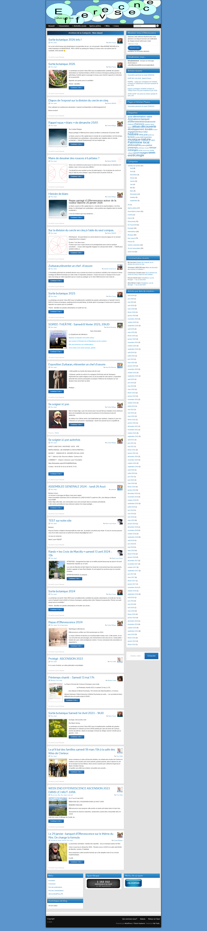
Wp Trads (156, 923)
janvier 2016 (132, 618)
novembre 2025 (133, 319)
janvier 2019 (132, 524)
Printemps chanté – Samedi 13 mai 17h (71, 677)
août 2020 (131, 470)
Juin (131, 184)
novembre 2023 (133, 369)
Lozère (137, 137)
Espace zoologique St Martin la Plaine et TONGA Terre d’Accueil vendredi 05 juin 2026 (142, 89)
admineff (113, 489)
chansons (139, 124)
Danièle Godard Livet (110, 268)
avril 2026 (131, 305)
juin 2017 (131, 574)
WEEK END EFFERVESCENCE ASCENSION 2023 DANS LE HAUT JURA (79, 790)
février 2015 (131, 638)
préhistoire (141, 148)
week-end (70, 795)
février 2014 (131, 644)
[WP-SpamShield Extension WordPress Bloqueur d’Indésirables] (133, 883)
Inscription (51, 880)
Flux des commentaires (55, 890)
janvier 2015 (132, 641)
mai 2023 (131, 386)
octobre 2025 (132, 322)
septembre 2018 (133, 537)
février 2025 (131, 336)
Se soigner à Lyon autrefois (64, 440)
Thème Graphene (139, 923)
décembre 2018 (133, 527)
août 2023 (131, 379)
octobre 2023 (132, 373)
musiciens (148, 137)
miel (141, 137)
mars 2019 (131, 520)
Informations (132, 231)
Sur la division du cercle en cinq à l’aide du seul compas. (81, 230)
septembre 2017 (133, 571)
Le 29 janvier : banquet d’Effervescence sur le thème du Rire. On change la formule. (80, 835)
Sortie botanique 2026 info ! (65, 39)
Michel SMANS (111, 103)
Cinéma (130, 215)
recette (147, 148)
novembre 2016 (133, 587)
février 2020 (131, 487)
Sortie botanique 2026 (61, 64)
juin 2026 (131, 299)
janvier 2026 (132, 315)
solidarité (130, 153)
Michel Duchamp (111, 327)
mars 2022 (131, 416)
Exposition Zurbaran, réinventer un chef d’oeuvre (76, 364)
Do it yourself (132, 225)
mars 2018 (131, 550)
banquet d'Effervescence (139, 120)
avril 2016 (131, 607)
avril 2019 (131, 517)
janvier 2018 (132, 557)
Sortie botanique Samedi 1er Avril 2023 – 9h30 (76, 713)
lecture (131, 137)
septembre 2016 (133, 594)
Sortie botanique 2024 (61, 591)
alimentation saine (142, 116)
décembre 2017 (133, 560)
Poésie (130, 241)
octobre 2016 (132, 591)
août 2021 (131, 440)
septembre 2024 (133, 349)
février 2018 (131, 554)
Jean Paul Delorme (111, 367)
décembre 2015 (133, 621)
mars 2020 (131, 483)
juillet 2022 (131, 406)
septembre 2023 (133, 376)
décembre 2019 (133, 493)
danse (152, 124)
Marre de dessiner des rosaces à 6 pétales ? (73, 158)
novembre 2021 (133, 430)
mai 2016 (131, 604)
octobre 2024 (132, 346)
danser (130, 127)
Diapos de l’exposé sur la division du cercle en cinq (78, 100)
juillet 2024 (131, 356)
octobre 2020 (132, 463)
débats (136, 126)
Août (131, 168)
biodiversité (150, 121)
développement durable (140, 129)
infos (141, 134)
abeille (130, 117)
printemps (133, 147)
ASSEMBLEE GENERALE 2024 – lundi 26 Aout (77, 486)
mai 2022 (131, 409)
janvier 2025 (132, 339)
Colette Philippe (111, 125)
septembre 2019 (133, 503)
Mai (59, 795)
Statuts (142, 919)
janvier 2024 (132, 366)
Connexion (52, 884)
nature (146, 139)
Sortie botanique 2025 (61, 293)
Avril (131, 171)
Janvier (64, 840)
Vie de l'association (62, 625)
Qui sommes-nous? (129, 919)
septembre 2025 (133, 326)
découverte (148, 126)
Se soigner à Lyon (58, 404)
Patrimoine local (138, 142)
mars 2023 (131, 389)
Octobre (132, 197)
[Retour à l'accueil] (103, 12)
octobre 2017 (132, 567)
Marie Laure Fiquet (110, 523)
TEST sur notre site (59, 520)
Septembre (133, 200)
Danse (130, 218)
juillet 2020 (131, 473)
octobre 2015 (132, 628)
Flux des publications (55, 887)
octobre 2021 (132, 433)
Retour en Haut (154, 919)
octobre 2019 (132, 500)
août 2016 (131, 597)
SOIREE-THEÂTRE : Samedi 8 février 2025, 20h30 (78, 324)
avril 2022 (131, 413)
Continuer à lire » (76, 88)
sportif (136, 153)
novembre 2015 (133, 624)
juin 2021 (131, 443)
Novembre (133, 194)
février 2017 (131, 581)
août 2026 (131, 295)
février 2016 (131, 614)
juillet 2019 (131, 507)
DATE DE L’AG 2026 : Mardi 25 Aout (139, 78)
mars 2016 (131, 611)
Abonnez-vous (134, 48)
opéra (153, 140)
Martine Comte (112, 680)
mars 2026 (131, 309)
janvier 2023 (132, 396)
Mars (131, 191)
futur (146, 132)
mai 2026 (131, 302)
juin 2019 (131, 510)
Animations (134, 119)
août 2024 (131, 352)
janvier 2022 (132, 423)
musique (134, 139)
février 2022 (131, 419)
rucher (152, 150)
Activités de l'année (56, 840)
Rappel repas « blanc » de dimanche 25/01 (73, 122)
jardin (146, 135)
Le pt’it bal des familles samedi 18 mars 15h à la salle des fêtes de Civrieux (81, 751)
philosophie (134, 145)
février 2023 (131, 393)
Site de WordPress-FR (55, 894)
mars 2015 (131, 634)
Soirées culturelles (134, 245)
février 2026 (131, 312)
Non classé (54, 42)
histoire (57, 433)
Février (132, 178)
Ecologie (130, 228)
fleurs (141, 132)
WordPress (128, 923)
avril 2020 (131, 480)
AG (129, 205)
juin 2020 (131, 477)
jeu (153, 135)
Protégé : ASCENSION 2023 (65, 658)
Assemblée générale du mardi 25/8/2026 (141, 75)
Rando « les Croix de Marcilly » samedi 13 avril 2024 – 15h (80, 553)
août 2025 (131, 329)
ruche (140, 150)
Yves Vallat (113, 661)
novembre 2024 (133, 342)
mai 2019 (131, 513)
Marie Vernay (112, 42)
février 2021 (131, 450)
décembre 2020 (133, 456)
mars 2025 (131, 332)
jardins (150, 135)
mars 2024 (131, 362)
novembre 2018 (133, 530)
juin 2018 (131, 544)
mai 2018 (131, 547)
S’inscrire (151, 656)
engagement (133, 132)
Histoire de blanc (58, 194)
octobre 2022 (132, 403)
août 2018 (131, 540)
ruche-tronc (146, 150)
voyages (143, 152)
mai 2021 (131, 446)
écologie (138, 155)
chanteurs (147, 124)
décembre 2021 (133, 426)
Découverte (54, 795)
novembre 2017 (133, 564)
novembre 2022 (133, 399)
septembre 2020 (133, 466)
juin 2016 (131, 601)
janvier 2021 (132, 453)
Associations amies (134, 211)
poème (143, 145)
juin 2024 (131, 359)
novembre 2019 (133, 497)
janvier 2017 (132, 584)
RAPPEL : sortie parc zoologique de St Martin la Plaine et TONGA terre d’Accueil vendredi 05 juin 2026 (143, 83)
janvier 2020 (132, 490)
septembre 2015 (133, 631)
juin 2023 (131, 383)
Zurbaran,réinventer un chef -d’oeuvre (70, 266)
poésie (149, 145)
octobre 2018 (132, 534)
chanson (131, 124)
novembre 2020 (133, 460)
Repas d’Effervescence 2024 (65, 622)
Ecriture (155, 129)
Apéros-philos (132, 208)
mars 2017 (131, 577)
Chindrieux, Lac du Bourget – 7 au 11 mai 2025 (141, 278)
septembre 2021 (133, 436)
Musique (53, 680)
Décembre (133, 175)
